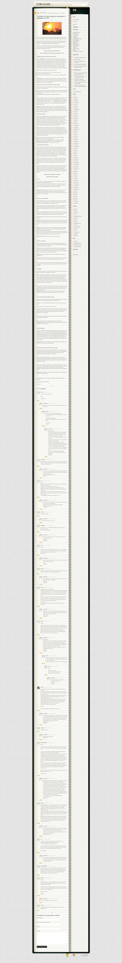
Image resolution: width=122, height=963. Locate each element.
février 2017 (76, 159)
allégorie (75, 210)
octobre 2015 (76, 187)
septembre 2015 (76, 189)
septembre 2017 (76, 146)
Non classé (76, 224)
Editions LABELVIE (76, 41)
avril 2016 (75, 176)
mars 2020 (75, 114)
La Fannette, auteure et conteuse (78, 51)
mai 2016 (75, 175)
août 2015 (75, 190)
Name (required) (39, 917)
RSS (74, 9)
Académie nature (75, 33)
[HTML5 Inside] (74, 954)
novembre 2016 (76, 164)
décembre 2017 (76, 143)
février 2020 (76, 116)
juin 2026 (75, 97)
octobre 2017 (76, 144)
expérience (75, 221)
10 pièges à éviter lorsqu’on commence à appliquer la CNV (51, 17)
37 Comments (62, 13)
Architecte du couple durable (77, 38)
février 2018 (76, 139)
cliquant (38, 43)
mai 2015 (75, 196)
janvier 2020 (76, 118)
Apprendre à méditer (76, 44)
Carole (42, 687)
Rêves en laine (75, 42)
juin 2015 (75, 194)
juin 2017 (75, 152)
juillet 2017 (76, 150)
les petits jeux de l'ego (77, 223)
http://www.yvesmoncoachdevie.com (47, 487)
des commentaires (77, 244)
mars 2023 (75, 106)
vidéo (57, 43)
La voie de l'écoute (76, 34)
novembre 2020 (76, 109)
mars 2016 (75, 178)
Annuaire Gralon (75, 37)
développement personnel (54, 13)
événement (75, 217)
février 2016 (76, 180)
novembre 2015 (76, 185)
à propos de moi (76, 19)
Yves (41, 480)
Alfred (42, 621)
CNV (49, 13)
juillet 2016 (76, 171)
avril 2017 (75, 155)
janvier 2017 (76, 160)
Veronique (42, 727)
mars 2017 (75, 157)
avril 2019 (75, 120)
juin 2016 (75, 173)
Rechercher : (75, 24)
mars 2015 (75, 199)
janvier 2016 (76, 182)
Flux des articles (77, 243)
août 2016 (75, 169)
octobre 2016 (76, 166)
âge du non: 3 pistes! (77, 59)
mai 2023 (75, 104)
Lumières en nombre (76, 48)
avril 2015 (75, 198)
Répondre (38, 400)
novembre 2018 (76, 125)
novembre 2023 (76, 102)
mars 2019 (75, 121)
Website (38, 926)
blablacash (74, 49)
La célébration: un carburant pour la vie (80, 57)
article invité (76, 212)
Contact (75, 21)
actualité (75, 209)
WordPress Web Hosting (84, 955)
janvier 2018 (76, 141)
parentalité (75, 228)
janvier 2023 (76, 107)
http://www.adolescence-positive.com (52, 708)
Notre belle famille (76, 39)
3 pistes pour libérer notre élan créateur (80, 64)
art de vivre (74, 47)
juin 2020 (75, 113)
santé (75, 230)
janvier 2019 (76, 123)
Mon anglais (75, 36)
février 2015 (76, 201)
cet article (58, 236)
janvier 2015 (76, 203)
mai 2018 (75, 134)
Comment (38, 931)
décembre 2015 (76, 183)
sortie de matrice (76, 232)
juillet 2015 (76, 192)
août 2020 (75, 111)
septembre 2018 (76, 129)
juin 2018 (75, 132)
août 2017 (75, 148)
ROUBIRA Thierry (44, 742)
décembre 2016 (76, 162)
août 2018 (75, 130)
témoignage (76, 235)
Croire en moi (43, 4)
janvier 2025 (76, 100)
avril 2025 (75, 98)
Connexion (76, 241)
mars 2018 (75, 137)
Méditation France (75, 43)
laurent (47, 411)
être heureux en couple (76, 32)
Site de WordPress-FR (77, 246)
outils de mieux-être (77, 226)
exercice (75, 219)
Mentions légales (75, 254)
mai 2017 (75, 153)
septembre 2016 (76, 167)
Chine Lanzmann (75, 46)
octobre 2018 (76, 127)
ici (61, 830)
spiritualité (75, 233)
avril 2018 (75, 136)
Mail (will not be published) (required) (43, 922)
